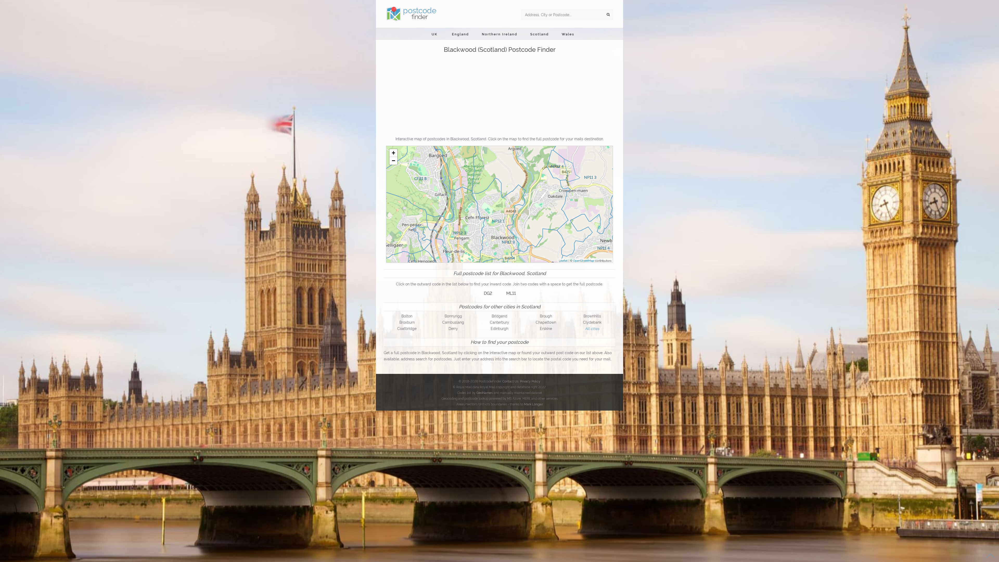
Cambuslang (453, 322)
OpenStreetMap (583, 260)
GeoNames (484, 392)
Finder (419, 13)
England (460, 33)
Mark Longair (533, 404)
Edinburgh (499, 328)
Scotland (539, 33)
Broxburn (407, 322)
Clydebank (592, 322)
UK (435, 33)
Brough (546, 315)
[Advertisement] (499, 95)
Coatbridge (407, 328)
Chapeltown (546, 322)
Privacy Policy (530, 381)
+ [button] (393, 153)
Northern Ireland (499, 33)
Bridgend (499, 315)
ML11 (511, 293)
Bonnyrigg (453, 315)
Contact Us (510, 381)
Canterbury (499, 322)
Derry (453, 328)
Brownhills (592, 315)
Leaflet (563, 260)
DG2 (488, 293)
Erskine (546, 328)
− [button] (393, 160)
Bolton (406, 315)
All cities (592, 328)
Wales (568, 33)
